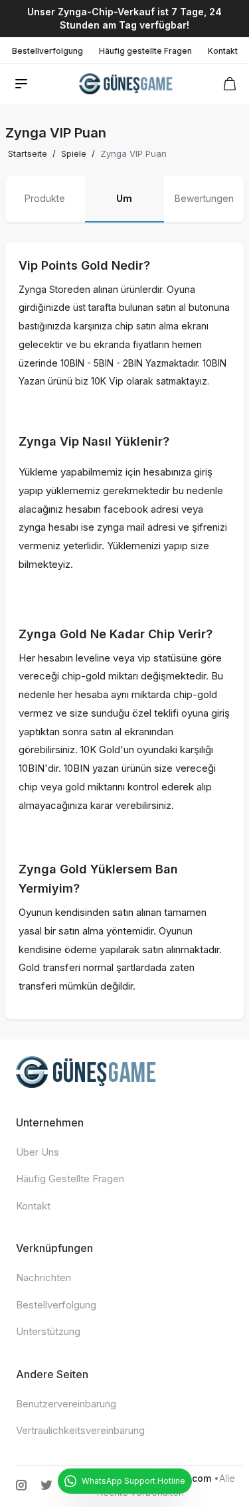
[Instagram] (21, 1485)
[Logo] (126, 83)
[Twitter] (46, 1485)
